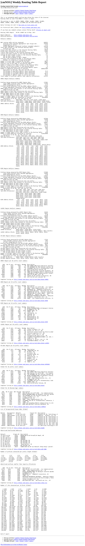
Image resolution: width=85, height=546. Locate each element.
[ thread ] (21, 13)
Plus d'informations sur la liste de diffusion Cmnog (14, 544)
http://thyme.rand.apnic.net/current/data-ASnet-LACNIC (31, 343)
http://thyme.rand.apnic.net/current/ (26, 36)
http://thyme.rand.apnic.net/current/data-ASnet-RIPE (31, 322)
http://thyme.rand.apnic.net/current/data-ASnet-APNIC (31, 279)
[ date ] (17, 13)
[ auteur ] (30, 13)
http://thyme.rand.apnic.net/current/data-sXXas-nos (30, 482)
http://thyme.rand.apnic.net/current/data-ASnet (29, 385)
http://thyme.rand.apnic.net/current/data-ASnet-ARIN (31, 300)
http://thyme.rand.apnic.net (23, 35)
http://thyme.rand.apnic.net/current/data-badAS (29, 428)
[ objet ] (26, 13)
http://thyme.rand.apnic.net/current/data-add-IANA (30, 449)
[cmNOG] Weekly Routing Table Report (25, 10)
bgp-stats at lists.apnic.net (28, 25)
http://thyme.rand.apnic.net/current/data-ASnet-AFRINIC (32, 364)
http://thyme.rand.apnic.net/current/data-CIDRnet (30, 406)
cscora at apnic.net (23, 6)
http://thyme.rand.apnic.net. (31, 27)
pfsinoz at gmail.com (43, 30)
